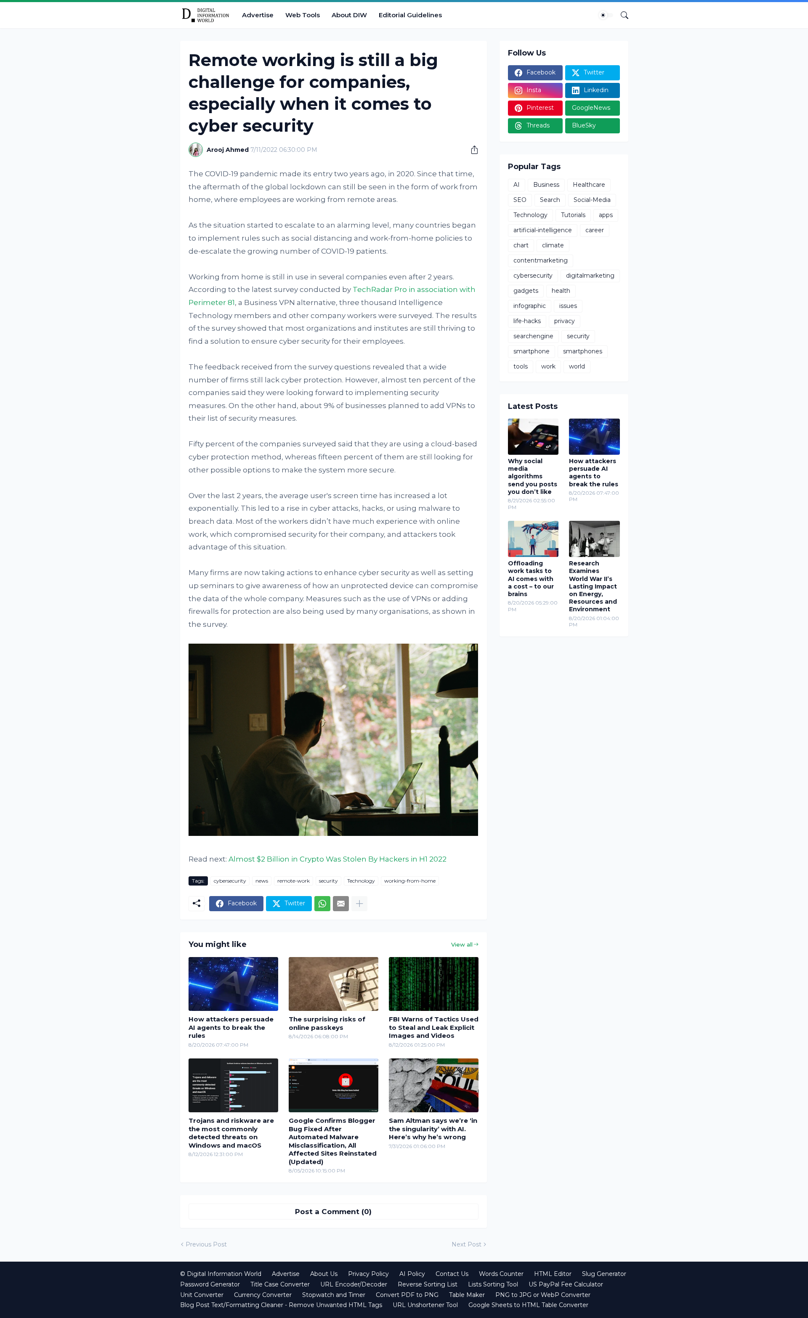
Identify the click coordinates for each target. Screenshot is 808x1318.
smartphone (531, 351)
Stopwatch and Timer (333, 1295)
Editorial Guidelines (410, 15)
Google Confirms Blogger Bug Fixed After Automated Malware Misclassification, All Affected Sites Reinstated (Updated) (333, 1141)
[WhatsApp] (322, 903)
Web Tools (302, 15)
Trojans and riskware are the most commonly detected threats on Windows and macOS (231, 1132)
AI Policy (412, 1274)
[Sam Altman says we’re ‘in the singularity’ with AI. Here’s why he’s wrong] (433, 1085)
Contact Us (452, 1274)
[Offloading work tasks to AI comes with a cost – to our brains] (533, 539)
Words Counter (501, 1274)
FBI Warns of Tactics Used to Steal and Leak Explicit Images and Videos (433, 1027)
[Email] (341, 903)
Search (550, 200)
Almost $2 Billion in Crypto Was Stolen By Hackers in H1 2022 (338, 859)
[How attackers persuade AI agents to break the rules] (233, 984)
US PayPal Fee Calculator (566, 1284)
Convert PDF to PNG (407, 1295)
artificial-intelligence (542, 230)
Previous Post (206, 1244)
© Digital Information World (220, 1274)
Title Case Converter (280, 1284)
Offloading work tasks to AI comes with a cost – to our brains (531, 579)
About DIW (349, 15)
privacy (564, 321)
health (561, 290)
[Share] (471, 150)
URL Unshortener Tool (425, 1305)
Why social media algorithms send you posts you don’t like (532, 476)
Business (546, 184)
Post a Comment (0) (333, 1211)
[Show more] (359, 903)
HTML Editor (552, 1274)
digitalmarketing (590, 275)
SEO (519, 200)
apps (606, 215)
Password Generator (210, 1284)
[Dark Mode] (606, 15)
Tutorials (573, 215)
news (261, 881)
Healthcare (589, 184)
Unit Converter (201, 1295)
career (594, 230)
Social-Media (592, 200)
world (577, 366)
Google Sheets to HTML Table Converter (528, 1305)
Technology (361, 881)
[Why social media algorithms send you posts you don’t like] (533, 437)
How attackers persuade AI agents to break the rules (231, 1027)
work (548, 366)
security (328, 881)
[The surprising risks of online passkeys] (333, 984)
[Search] (621, 15)
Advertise (258, 15)
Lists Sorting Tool (493, 1284)
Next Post (466, 1244)
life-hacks (527, 321)
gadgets (525, 290)
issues (568, 306)
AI (516, 184)
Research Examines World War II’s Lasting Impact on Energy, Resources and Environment (593, 586)
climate (553, 245)
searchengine (533, 336)
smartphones (582, 351)
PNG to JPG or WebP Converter (542, 1295)
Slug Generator (604, 1274)
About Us (324, 1274)
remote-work (293, 881)
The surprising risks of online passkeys (327, 1023)
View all (462, 944)
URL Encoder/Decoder (353, 1284)
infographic (529, 306)
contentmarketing (540, 260)
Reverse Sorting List (427, 1284)
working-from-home (410, 881)
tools (520, 366)
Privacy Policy (368, 1274)
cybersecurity (230, 881)
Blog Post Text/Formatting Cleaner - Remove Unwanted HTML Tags (281, 1305)
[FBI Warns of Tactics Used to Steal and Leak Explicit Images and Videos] (433, 984)
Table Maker (467, 1295)
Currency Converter (263, 1295)
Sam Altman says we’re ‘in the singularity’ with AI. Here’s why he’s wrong (433, 1128)
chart (521, 245)
